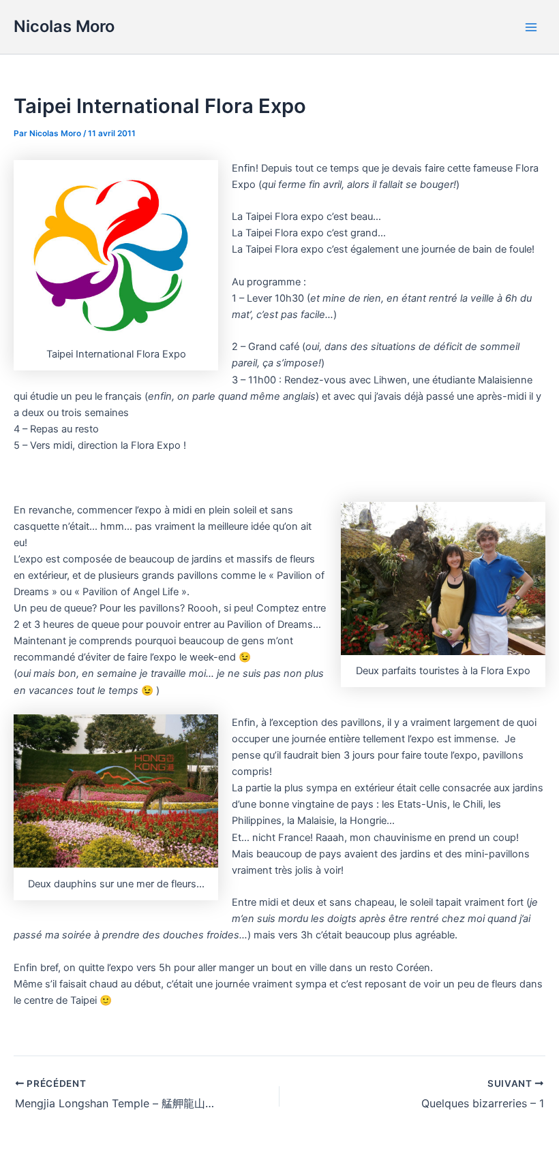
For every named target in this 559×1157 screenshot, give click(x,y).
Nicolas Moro (64, 26)
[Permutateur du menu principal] (531, 27)
